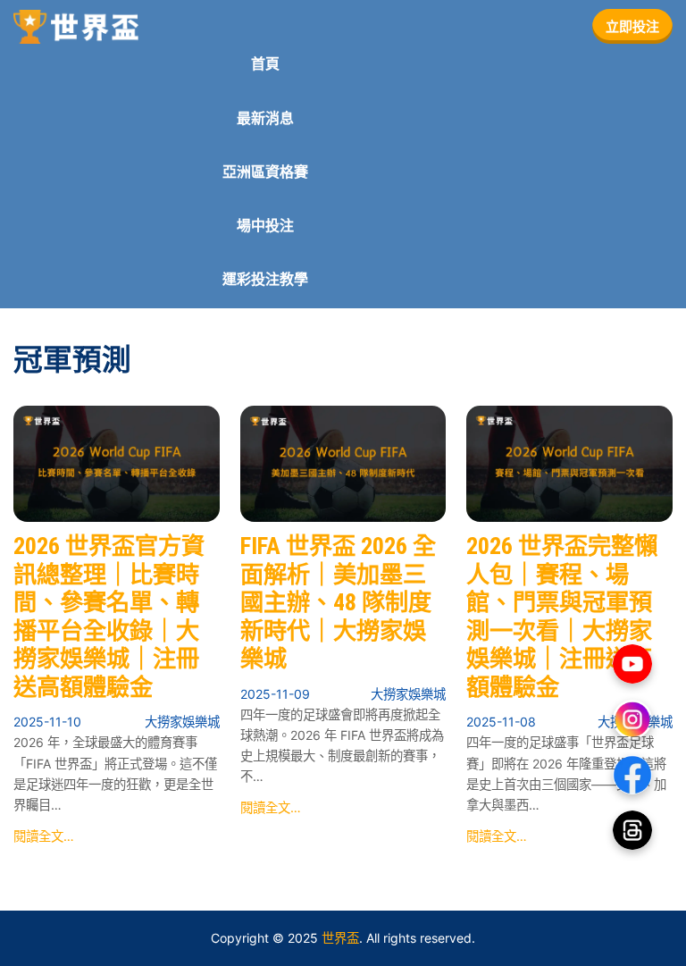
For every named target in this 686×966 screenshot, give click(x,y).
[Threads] (632, 830)
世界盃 (340, 937)
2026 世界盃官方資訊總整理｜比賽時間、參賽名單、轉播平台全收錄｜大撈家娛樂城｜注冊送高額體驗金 (109, 617)
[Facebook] (632, 774)
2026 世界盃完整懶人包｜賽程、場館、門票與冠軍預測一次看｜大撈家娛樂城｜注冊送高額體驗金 (561, 617)
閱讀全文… (43, 836)
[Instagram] (632, 719)
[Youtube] (632, 664)
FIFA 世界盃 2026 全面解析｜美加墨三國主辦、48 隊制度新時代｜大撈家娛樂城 (338, 602)
